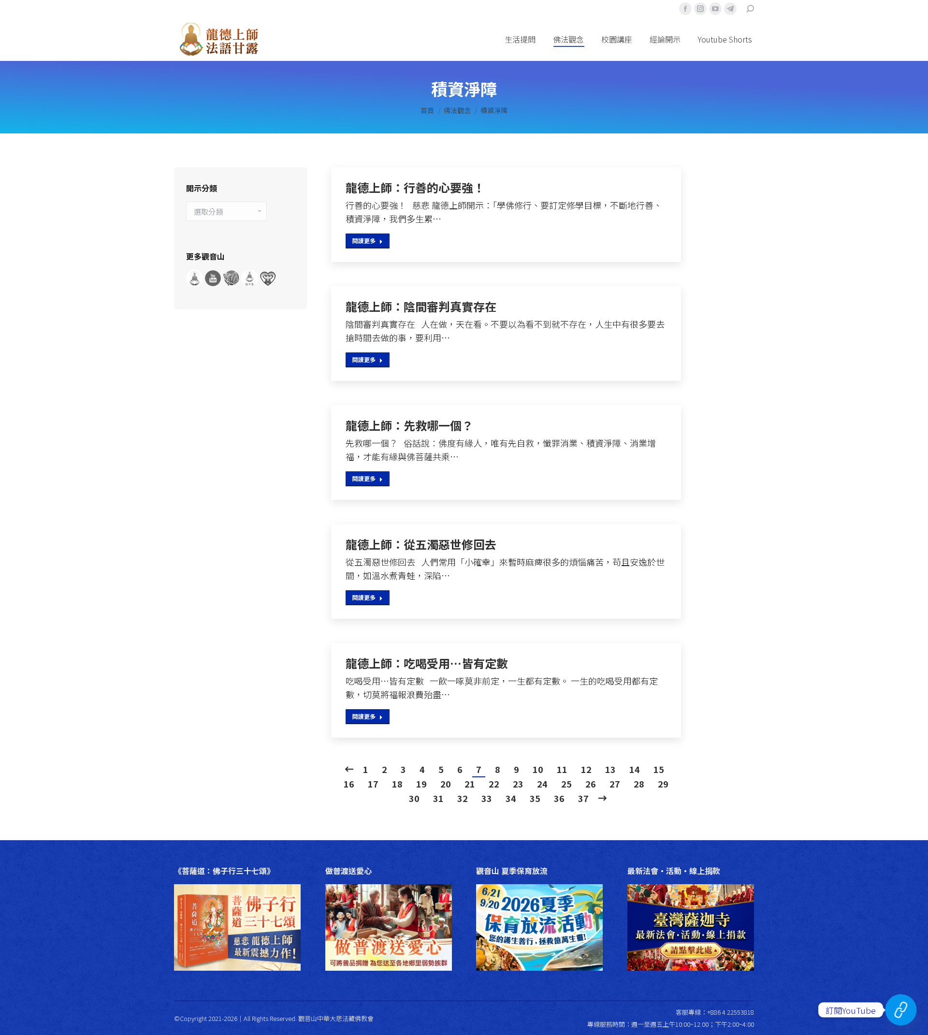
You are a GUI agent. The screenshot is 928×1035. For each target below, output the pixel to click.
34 (511, 798)
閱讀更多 (364, 240)
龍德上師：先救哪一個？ (409, 425)
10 (538, 769)
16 (349, 783)
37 (583, 798)
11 (562, 769)
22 (494, 783)
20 (445, 783)
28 (639, 783)
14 (634, 769)
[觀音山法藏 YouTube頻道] (213, 283)
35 (535, 798)
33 (486, 798)
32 (462, 798)
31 (438, 798)
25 (566, 783)
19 (421, 783)
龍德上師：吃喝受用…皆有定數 (427, 663)
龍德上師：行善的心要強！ (415, 187)
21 (469, 783)
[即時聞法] (901, 1010)
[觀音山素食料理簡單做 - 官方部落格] (232, 283)
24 (542, 783)
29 (663, 783)
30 (414, 798)
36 (559, 798)
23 (518, 783)
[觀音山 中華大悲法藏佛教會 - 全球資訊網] (195, 283)
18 (397, 783)
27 (614, 783)
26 (590, 783)
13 (610, 769)
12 (586, 769)
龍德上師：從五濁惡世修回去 (421, 544)
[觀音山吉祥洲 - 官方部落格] (250, 283)
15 (658, 769)
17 (373, 783)
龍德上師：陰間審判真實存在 (421, 306)
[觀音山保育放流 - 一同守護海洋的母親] (268, 283)
